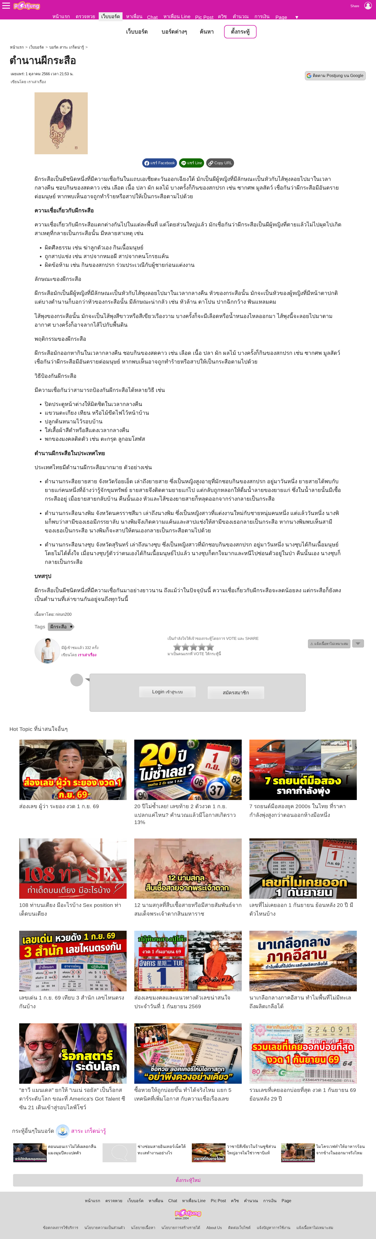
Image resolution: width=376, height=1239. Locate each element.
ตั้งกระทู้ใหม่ (188, 1180)
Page (281, 17)
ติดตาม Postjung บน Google (338, 75)
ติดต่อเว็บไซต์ (239, 1228)
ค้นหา (207, 32)
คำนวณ (241, 16)
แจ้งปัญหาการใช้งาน (273, 1228)
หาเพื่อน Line (177, 16)
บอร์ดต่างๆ (174, 32)
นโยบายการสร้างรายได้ (180, 1228)
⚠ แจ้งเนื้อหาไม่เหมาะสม (329, 644)
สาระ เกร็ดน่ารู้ (88, 1131)
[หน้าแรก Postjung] (26, 5)
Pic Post (204, 17)
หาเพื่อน (134, 16)
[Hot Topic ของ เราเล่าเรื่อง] (47, 662)
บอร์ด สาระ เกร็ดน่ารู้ (66, 47)
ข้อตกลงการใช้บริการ (60, 1228)
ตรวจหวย (85, 16)
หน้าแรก (61, 16)
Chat (152, 17)
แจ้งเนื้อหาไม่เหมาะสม (314, 1228)
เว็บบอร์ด (110, 16)
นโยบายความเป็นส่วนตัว (104, 1228)
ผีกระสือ (58, 626)
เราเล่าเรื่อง (36, 82)
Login (167, 691)
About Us (214, 1228)
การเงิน (262, 16)
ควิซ (222, 16)
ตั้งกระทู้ (240, 32)
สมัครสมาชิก (236, 692)
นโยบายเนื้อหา (143, 1228)
